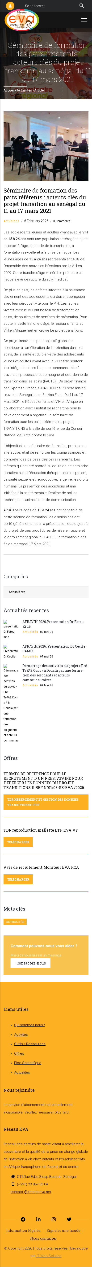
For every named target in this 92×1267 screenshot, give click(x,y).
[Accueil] (22, 20)
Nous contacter (43, 1238)
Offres (19, 1053)
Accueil (9, 90)
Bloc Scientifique (27, 1063)
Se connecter (35, 6)
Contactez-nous (31, 962)
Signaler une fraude (63, 1230)
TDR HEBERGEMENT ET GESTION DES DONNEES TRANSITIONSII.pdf (43, 802)
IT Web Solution (49, 1256)
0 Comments (61, 221)
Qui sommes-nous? (29, 1025)
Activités (21, 1034)
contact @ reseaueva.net (31, 1192)
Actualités (24, 90)
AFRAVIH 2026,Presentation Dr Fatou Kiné (53, 624)
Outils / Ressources (30, 1044)
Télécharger (18, 842)
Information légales (23, 1230)
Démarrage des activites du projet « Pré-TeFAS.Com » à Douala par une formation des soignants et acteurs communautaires (55, 672)
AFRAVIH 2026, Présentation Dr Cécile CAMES (53, 648)
